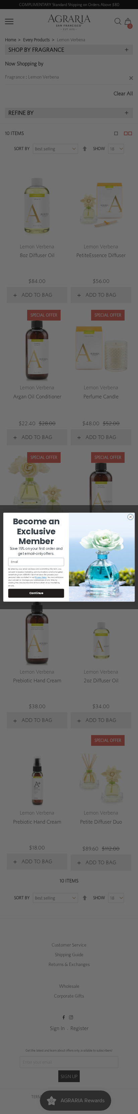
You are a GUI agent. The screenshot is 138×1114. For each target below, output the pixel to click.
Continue (36, 593)
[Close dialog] (130, 517)
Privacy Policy (41, 577)
